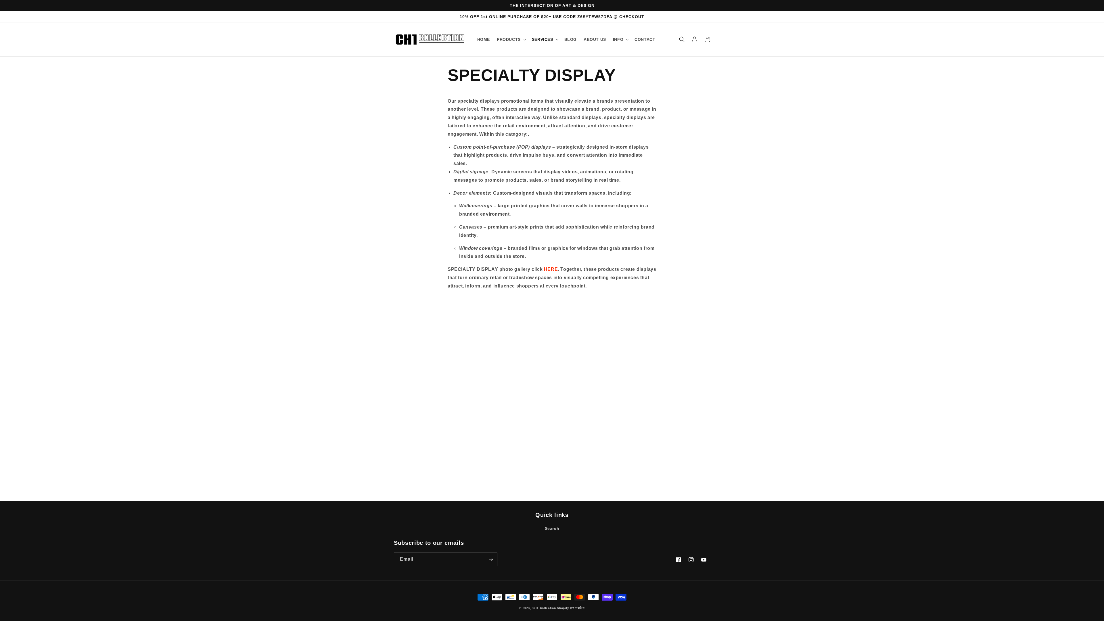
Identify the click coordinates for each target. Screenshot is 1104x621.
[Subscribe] (490, 559)
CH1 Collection (544, 608)
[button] (510, 39)
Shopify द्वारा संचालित (571, 608)
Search (552, 528)
